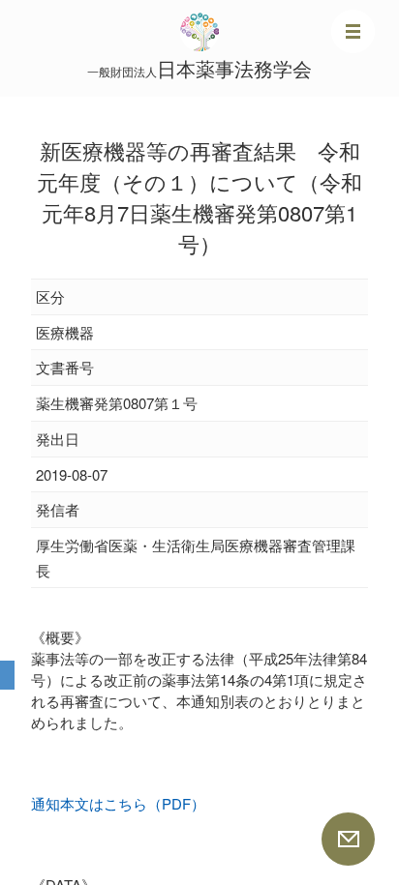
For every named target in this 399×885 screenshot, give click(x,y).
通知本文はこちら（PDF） (118, 803)
